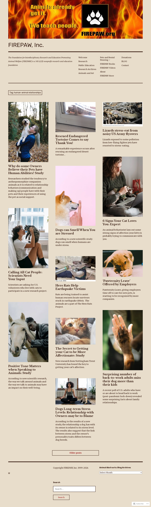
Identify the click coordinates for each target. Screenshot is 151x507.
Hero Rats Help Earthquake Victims (70, 287)
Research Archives (87, 69)
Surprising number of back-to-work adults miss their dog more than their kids (122, 379)
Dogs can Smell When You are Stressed (75, 231)
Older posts (75, 453)
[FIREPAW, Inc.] (75, 19)
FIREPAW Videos (107, 68)
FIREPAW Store (107, 76)
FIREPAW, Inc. (26, 45)
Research (82, 61)
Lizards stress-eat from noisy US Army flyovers (120, 132)
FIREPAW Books (107, 64)
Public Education (86, 65)
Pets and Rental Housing (107, 58)
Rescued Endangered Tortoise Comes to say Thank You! (72, 139)
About (102, 72)
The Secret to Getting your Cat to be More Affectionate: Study (71, 352)
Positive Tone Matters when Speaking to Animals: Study (24, 369)
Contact (125, 65)
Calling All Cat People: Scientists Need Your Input (25, 276)
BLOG (124, 61)
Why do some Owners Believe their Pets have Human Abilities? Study (26, 169)
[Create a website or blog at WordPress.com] (9, 473)
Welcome (82, 57)
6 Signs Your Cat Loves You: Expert (119, 222)
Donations (126, 57)
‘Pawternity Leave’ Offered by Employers (119, 282)
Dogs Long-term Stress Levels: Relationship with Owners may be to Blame (74, 412)
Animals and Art (86, 73)
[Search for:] (74, 489)
